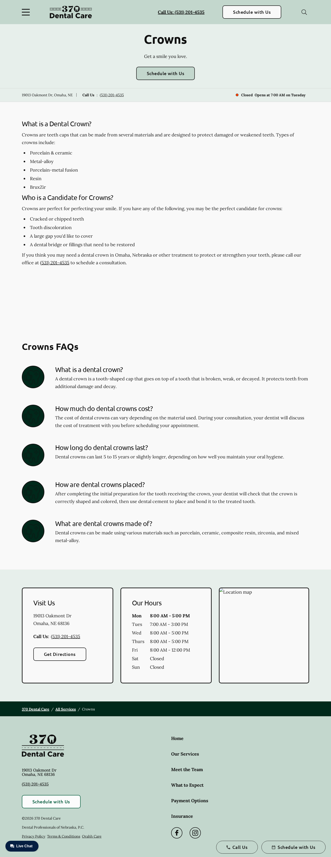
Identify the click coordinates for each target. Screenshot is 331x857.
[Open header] (27, 12)
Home (177, 738)
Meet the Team (187, 769)
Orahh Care (92, 836)
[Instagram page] (195, 833)
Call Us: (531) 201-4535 (181, 12)
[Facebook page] (176, 833)
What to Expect (187, 785)
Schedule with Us (252, 12)
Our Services (185, 754)
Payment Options (189, 800)
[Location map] (264, 635)
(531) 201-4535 (112, 95)
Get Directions (60, 654)
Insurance (182, 816)
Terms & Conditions (63, 836)
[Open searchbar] (304, 12)
